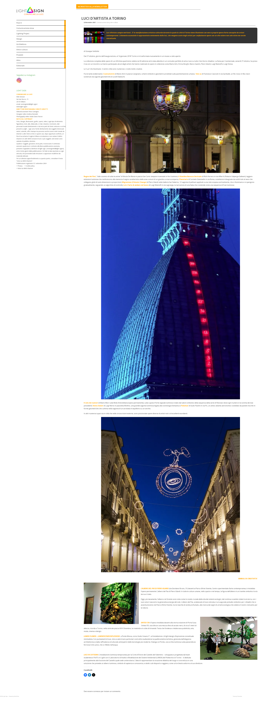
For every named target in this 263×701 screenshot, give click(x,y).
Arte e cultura (114, 22)
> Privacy (19, 166)
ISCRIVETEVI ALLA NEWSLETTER (92, 6)
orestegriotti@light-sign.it (55, 149)
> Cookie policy (29, 166)
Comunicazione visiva (103, 22)
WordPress (16, 696)
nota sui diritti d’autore (24, 161)
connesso (96, 691)
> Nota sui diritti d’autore (24, 168)
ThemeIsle (239, 696)
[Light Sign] (33, 15)
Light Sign (5, 696)
